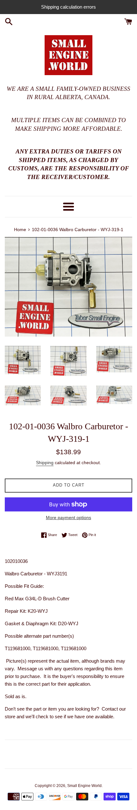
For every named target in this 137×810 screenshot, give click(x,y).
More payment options (68, 517)
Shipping (45, 462)
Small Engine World (84, 785)
